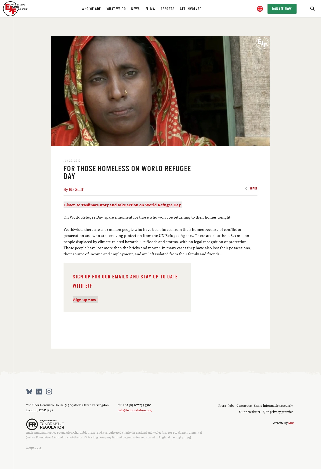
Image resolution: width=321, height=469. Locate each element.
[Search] (312, 8)
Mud (291, 422)
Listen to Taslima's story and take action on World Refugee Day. (123, 204)
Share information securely (273, 405)
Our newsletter (249, 411)
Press (222, 405)
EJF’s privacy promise (278, 411)
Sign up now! (85, 299)
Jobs (231, 405)
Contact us (244, 405)
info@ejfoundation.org (135, 410)
